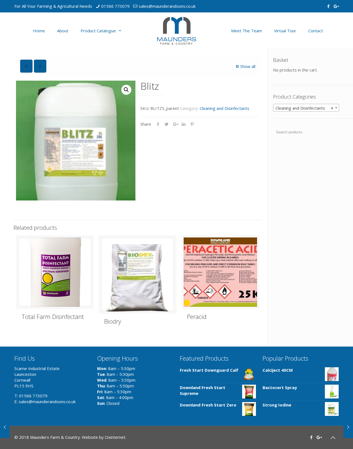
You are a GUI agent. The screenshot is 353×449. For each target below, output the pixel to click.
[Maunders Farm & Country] (176, 30)
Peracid (197, 316)
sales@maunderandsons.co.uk (167, 6)
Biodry (112, 321)
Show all (247, 66)
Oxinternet (115, 437)
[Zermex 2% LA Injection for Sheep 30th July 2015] (5, 427)
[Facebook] (328, 6)
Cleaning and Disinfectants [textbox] (304, 108)
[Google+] (336, 6)
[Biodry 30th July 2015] (348, 427)
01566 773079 (115, 6)
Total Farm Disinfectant (53, 316)
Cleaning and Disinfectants (224, 108)
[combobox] (306, 108)
